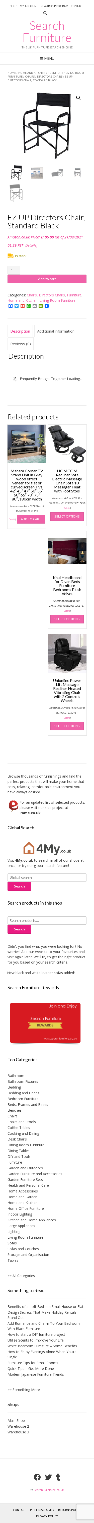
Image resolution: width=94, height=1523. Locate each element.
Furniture (55, 73)
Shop (13, 6)
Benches (15, 1110)
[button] (78, 97)
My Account (29, 6)
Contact (77, 6)
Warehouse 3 (18, 1432)
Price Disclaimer (42, 1510)
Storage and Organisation (28, 1254)
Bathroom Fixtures (23, 1081)
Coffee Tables (19, 1127)
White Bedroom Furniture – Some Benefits (42, 1346)
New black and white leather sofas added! (35, 972)
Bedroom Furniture (23, 1098)
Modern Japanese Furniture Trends (36, 1374)
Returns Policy (69, 1510)
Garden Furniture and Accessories (35, 1173)
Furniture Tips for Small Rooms (33, 1362)
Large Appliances (21, 1225)
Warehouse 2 (18, 1426)
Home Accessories (23, 1191)
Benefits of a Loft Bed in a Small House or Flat (45, 1306)
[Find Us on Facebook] (37, 1477)
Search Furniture (47, 31)
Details (30, 245)
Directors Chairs (49, 76)
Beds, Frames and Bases (28, 1104)
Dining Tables (19, 1150)
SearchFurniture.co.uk (49, 1490)
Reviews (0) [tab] (20, 343)
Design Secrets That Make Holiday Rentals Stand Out (42, 1315)
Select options (67, 516)
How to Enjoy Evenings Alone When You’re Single (42, 1354)
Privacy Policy (47, 1516)
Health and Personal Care (28, 1185)
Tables (13, 1260)
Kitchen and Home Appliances (32, 1220)
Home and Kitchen (31, 73)
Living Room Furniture (57, 300)
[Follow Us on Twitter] (48, 1477)
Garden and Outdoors (25, 1168)
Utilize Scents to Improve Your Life (36, 1340)
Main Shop (16, 1420)
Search (19, 929)
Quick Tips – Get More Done (31, 1368)
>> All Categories (21, 1275)
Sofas (12, 1243)
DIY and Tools (19, 1156)
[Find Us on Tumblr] (58, 1477)
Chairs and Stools (22, 1121)
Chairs (30, 76)
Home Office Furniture (26, 1208)
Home (12, 73)
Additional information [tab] (55, 331)
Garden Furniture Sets (25, 1179)
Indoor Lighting (20, 1214)
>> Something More (24, 1389)
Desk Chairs (17, 1139)
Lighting (14, 1231)
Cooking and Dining (23, 1133)
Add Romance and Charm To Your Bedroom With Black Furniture (44, 1326)
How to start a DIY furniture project (36, 1334)
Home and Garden (22, 1196)
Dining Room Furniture (26, 1145)
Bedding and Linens (23, 1093)
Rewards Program (54, 6)
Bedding (14, 1087)
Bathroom (16, 1075)
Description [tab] (20, 331)
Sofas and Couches (23, 1248)
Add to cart (47, 279)
